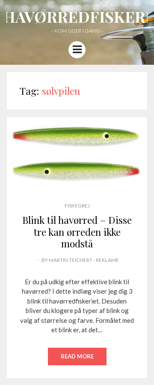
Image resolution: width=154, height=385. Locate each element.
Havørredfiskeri (77, 16)
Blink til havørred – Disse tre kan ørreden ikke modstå (77, 231)
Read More (77, 356)
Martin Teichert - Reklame (84, 260)
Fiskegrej (77, 205)
